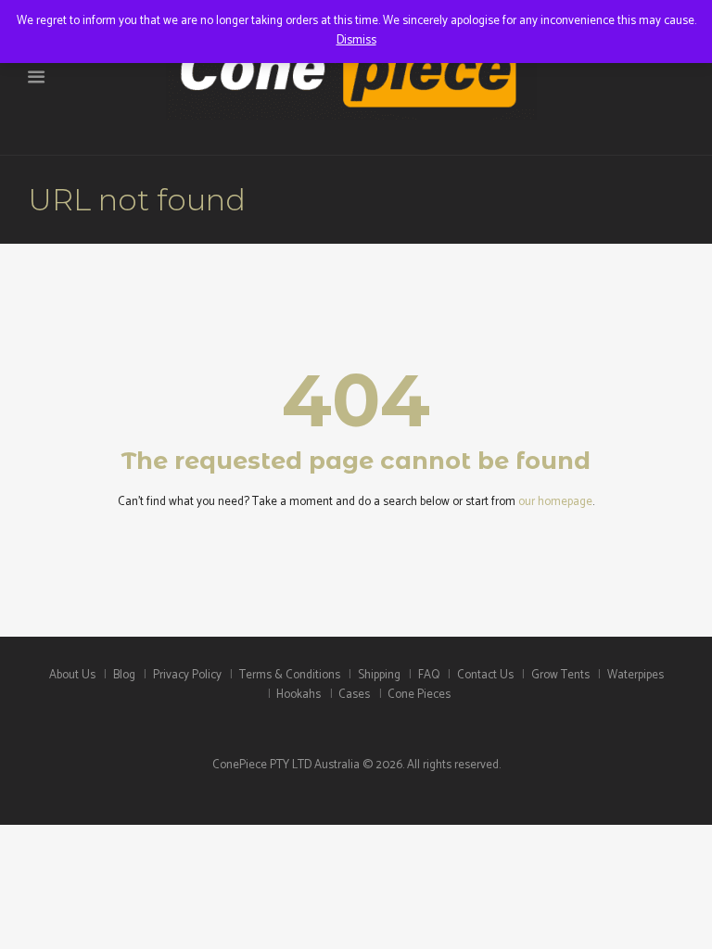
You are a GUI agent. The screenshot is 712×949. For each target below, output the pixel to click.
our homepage (555, 502)
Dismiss (356, 40)
